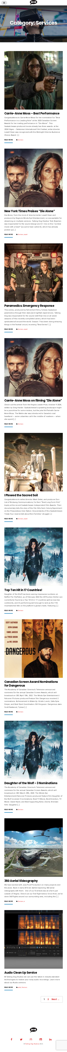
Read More (8, 140)
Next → (56, 999)
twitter (21, 1039)
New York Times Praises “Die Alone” (29, 211)
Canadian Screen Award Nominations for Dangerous (31, 683)
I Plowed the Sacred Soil (21, 495)
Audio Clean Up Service (20, 973)
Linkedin (50, 1039)
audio (19, 987)
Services (20, 140)
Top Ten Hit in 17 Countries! (23, 590)
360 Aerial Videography (21, 881)
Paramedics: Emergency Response (29, 306)
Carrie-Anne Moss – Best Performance (32, 113)
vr (24, 901)
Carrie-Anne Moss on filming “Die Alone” (33, 400)
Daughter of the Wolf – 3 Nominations (30, 783)
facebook (11, 1039)
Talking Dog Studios (32, 1044)
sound (25, 234)
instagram (31, 1039)
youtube (41, 1039)
